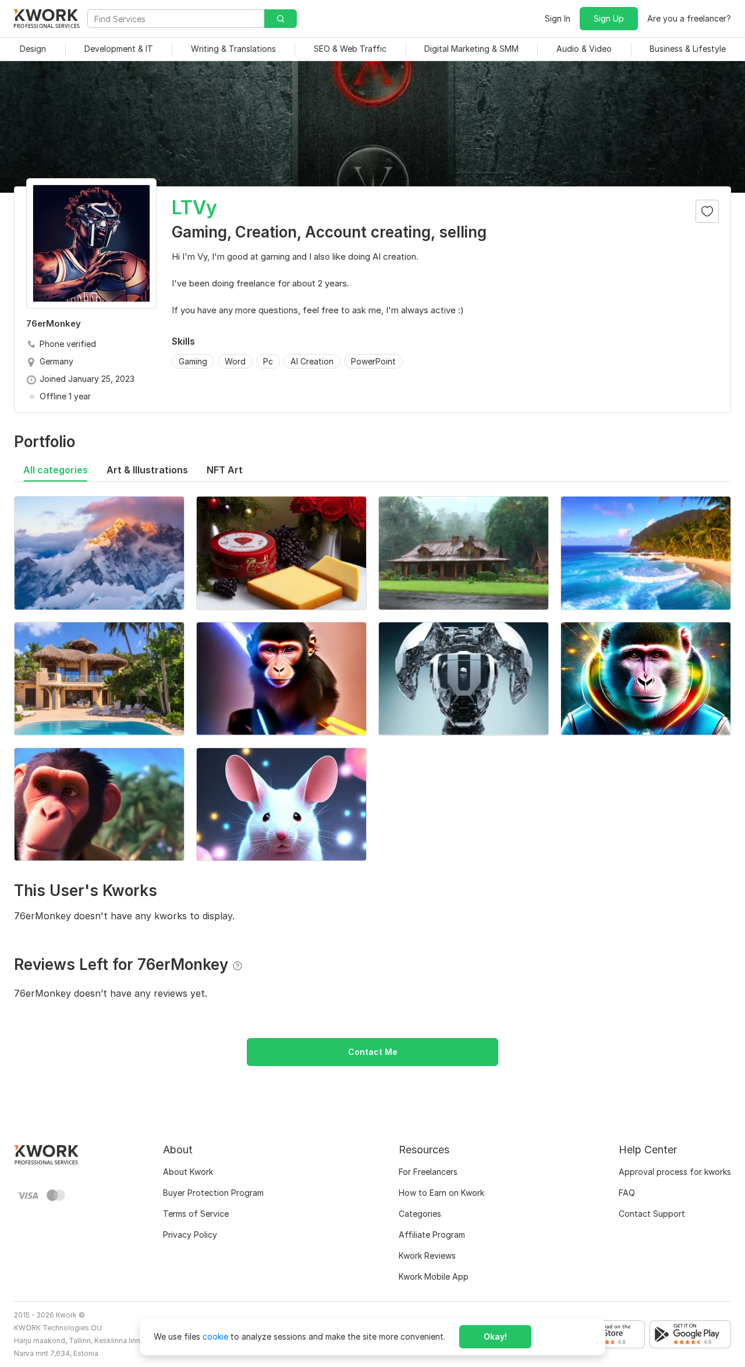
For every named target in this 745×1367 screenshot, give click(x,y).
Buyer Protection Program (213, 1193)
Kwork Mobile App (434, 1276)
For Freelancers (428, 1172)
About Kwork (188, 1172)
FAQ (627, 1193)
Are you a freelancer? (689, 18)
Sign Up (609, 18)
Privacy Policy (190, 1234)
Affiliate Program (432, 1234)
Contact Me (373, 1052)
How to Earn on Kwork (441, 1193)
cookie (215, 1336)
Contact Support (652, 1214)
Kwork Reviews (427, 1255)
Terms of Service (196, 1214)
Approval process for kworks (675, 1172)
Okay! (495, 1336)
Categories (420, 1214)
